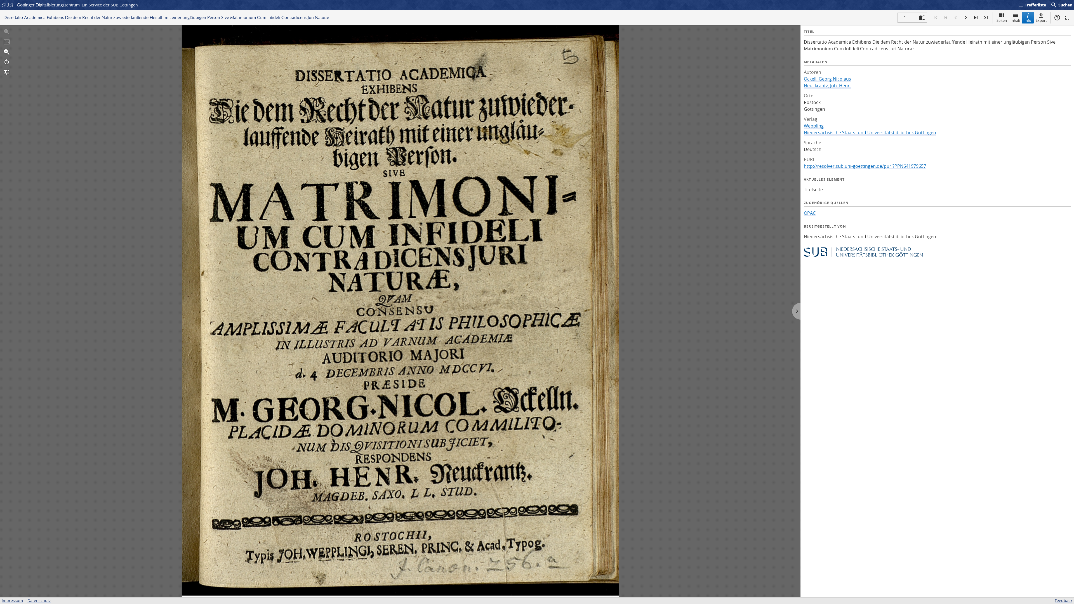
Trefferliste (1031, 5)
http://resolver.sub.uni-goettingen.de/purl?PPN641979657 (865, 166)
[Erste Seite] (936, 18)
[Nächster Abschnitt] (976, 18)
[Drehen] (7, 62)
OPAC (810, 213)
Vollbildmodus (1067, 18)
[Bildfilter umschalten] (7, 72)
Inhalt (1015, 20)
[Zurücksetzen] (7, 42)
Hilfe (1057, 18)
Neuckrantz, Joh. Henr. (827, 85)
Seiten (1002, 20)
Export (1041, 20)
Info (1027, 20)
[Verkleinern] (7, 52)
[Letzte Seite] (986, 18)
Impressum (12, 600)
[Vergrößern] (7, 32)
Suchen (1061, 5)
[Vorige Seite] (956, 18)
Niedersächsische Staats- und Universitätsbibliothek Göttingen (870, 132)
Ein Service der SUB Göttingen (110, 5)
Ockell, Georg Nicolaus (827, 79)
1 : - (907, 18)
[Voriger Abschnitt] (946, 18)
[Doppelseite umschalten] (922, 18)
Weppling (814, 126)
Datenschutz (39, 600)
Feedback (1063, 600)
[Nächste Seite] (966, 18)
